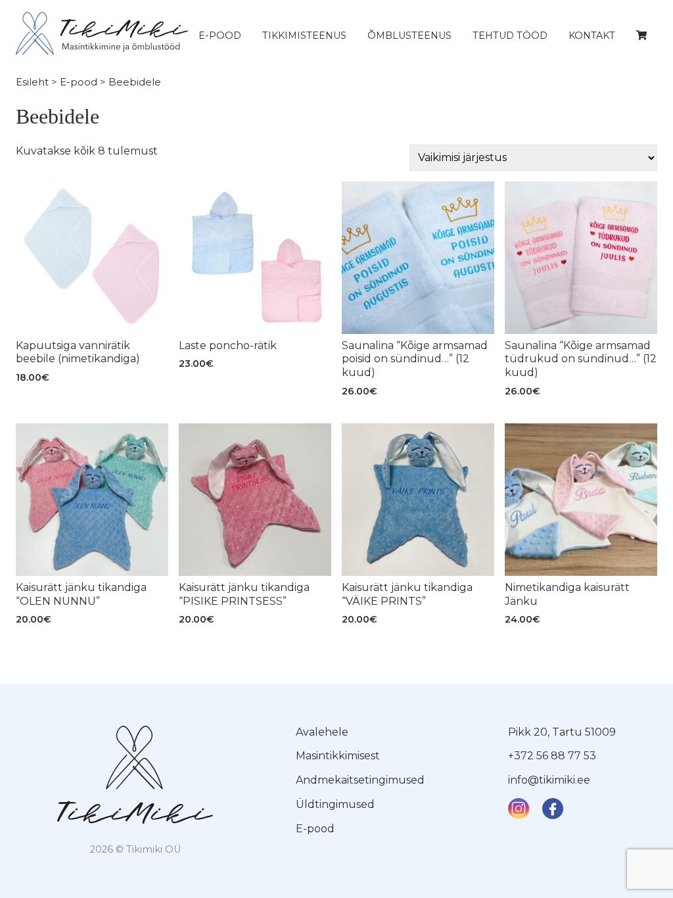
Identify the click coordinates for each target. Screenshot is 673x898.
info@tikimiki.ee (549, 780)
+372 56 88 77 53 (552, 755)
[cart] (641, 35)
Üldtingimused (335, 804)
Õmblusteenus (409, 35)
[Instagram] (518, 808)
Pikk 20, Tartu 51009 (562, 732)
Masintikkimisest (338, 755)
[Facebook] (552, 808)
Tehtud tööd (510, 35)
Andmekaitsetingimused (360, 780)
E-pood (219, 35)
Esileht (32, 82)
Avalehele (322, 732)
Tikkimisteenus (304, 35)
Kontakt (592, 35)
